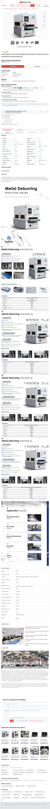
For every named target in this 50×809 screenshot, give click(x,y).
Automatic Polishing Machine (7, 786)
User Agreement (31, 804)
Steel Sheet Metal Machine (27, 794)
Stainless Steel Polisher (31, 786)
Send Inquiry (13, 66)
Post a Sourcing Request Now (36, 720)
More (2, 799)
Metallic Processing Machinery (24, 8)
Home (2, 8)
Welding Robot (4, 770)
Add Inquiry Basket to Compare (25, 46)
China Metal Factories (18, 791)
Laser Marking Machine (17, 774)
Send (12, 720)
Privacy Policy (43, 804)
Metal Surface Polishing (20, 786)
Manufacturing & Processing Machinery (11, 8)
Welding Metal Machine (39, 794)
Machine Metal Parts (6, 794)
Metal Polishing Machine (34, 8)
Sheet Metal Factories (29, 791)
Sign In (3, 124)
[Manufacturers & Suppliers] (25, 2)
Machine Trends (25, 797)
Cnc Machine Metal (16, 794)
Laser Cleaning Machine (41, 770)
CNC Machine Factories (40, 791)
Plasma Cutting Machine (29, 772)
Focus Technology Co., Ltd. (17, 804)
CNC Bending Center (5, 774)
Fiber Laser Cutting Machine (18, 770)
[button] (45, 132)
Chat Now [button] (38, 66)
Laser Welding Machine (29, 770)
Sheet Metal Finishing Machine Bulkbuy (37, 797)
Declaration (38, 804)
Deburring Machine (4, 772)
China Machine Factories (7, 791)
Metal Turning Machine (6, 797)
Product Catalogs (18, 767)
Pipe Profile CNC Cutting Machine (19, 772)
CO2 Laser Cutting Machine (42, 772)
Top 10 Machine (16, 797)
